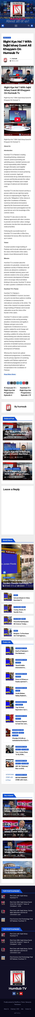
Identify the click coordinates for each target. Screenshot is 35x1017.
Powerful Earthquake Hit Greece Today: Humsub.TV (21, 624)
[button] (28, 25)
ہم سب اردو (17, 1012)
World (13, 577)
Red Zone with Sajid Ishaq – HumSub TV (14, 809)
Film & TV (18, 718)
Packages (15, 735)
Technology (19, 704)
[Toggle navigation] (16, 25)
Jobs (22, 1009)
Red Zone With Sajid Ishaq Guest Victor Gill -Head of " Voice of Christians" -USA (21, 904)
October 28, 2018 (12, 876)
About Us (6, 1009)
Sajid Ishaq (16, 448)
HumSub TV (17, 19)
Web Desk (19, 457)
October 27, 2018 (10, 586)
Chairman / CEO (15, 1009)
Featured (15, 732)
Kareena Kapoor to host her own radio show (21, 724)
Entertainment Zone (21, 648)
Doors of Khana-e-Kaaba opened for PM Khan (21, 682)
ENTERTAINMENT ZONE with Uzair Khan (21, 780)
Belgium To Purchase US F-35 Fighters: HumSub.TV (21, 636)
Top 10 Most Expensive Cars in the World (21, 710)
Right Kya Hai (7, 37)
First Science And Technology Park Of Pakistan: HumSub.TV (15, 872)
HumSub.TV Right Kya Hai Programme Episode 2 (17, 434)
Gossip (18, 690)
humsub (14, 58)
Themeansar (17, 1004)
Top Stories (7, 577)
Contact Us (28, 1009)
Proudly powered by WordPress (12, 1002)
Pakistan (18, 662)
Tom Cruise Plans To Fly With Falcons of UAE (21, 754)
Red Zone (7, 805)
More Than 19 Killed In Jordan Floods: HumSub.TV (17, 581)
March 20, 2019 (11, 814)
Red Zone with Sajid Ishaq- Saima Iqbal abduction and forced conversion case (21, 912)
